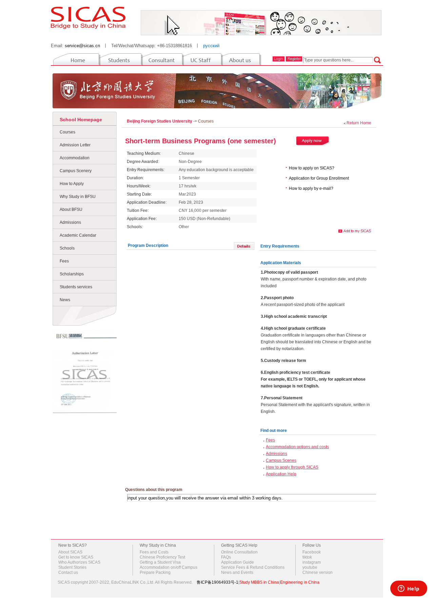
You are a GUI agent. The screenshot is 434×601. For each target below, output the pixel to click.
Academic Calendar (78, 235)
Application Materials (280, 262)
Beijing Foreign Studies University (160, 121)
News (65, 299)
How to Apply (72, 183)
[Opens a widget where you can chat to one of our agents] (408, 589)
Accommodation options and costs (297, 446)
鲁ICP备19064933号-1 (217, 582)
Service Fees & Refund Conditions (252, 567)
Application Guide (237, 562)
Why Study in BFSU (78, 196)
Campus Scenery (76, 170)
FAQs (226, 557)
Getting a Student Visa (160, 562)
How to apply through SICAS (292, 467)
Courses (67, 132)
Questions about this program (153, 489)
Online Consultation (239, 552)
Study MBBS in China (259, 582)
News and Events (237, 572)
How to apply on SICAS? (311, 168)
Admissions (70, 222)
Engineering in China (299, 582)
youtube (309, 567)
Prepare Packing (155, 572)
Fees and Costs (154, 552)
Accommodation (75, 158)
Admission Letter (75, 145)
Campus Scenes (281, 460)
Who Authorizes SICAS (79, 562)
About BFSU (71, 209)
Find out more (273, 430)
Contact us (68, 572)
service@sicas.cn (82, 45)
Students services (76, 287)
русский (211, 45)
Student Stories (72, 567)
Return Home (359, 123)
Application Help (281, 474)
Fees (64, 261)
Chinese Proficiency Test (162, 557)
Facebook (311, 552)
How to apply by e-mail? (311, 188)
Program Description (148, 245)
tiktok (307, 557)
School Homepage (81, 119)
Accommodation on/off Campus (168, 567)
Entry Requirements (279, 246)
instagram (311, 562)
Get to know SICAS (75, 557)
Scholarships (72, 274)
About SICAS (70, 552)
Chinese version (317, 572)
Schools (67, 248)
